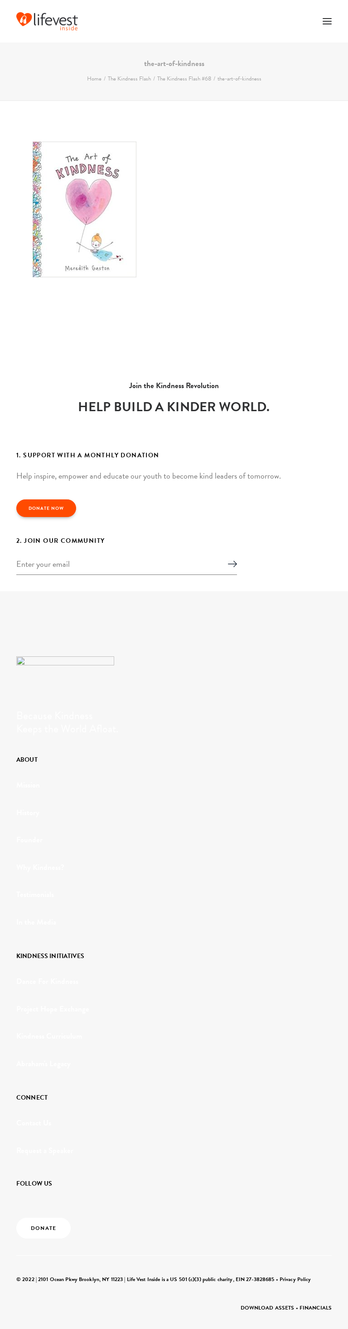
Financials (316, 1308)
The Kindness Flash (129, 78)
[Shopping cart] (300, 21)
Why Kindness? (40, 867)
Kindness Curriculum (49, 1036)
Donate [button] (43, 1228)
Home (94, 78)
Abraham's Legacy (43, 1063)
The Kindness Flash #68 (184, 78)
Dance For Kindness (47, 981)
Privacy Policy (295, 1279)
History (27, 812)
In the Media (36, 922)
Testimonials (35, 894)
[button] (327, 21)
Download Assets (268, 1308)
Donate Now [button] (46, 508)
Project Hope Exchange (52, 1009)
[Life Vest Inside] (47, 21)
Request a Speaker (44, 1150)
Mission (28, 785)
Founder (29, 839)
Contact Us (33, 1123)
